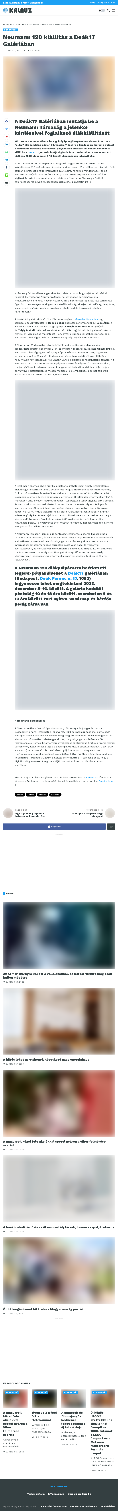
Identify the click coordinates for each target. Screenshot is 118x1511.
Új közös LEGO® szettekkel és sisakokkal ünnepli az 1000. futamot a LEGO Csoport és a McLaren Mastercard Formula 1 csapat (101, 1433)
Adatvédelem (108, 1506)
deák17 (20, 795)
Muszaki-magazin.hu (79, 1494)
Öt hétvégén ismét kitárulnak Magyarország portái (43, 1309)
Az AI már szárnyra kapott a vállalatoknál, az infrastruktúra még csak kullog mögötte (57, 975)
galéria (31, 795)
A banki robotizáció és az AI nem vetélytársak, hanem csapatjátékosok (58, 1227)
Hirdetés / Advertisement (84, 1506)
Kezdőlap (7, 24)
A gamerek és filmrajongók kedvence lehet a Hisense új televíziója (73, 1420)
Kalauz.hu (92, 777)
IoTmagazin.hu (56, 1494)
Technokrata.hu (36, 1494)
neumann (55, 795)
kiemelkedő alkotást (87, 319)
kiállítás (42, 795)
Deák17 (32, 152)
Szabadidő (21, 24)
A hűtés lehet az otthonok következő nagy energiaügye (46, 1059)
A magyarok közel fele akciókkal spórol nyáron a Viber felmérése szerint (15, 1424)
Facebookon (105, 781)
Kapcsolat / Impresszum (54, 1506)
